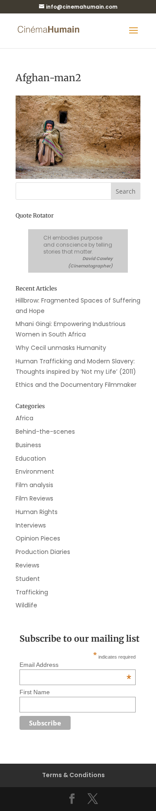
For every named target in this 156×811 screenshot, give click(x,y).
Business (28, 445)
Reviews (27, 565)
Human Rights (37, 512)
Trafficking (32, 592)
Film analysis (34, 485)
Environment (35, 471)
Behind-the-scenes (45, 431)
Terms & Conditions (73, 775)
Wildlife (26, 605)
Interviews (31, 525)
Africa (24, 418)
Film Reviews (34, 498)
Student (28, 578)
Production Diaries (43, 551)
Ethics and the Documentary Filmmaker (76, 384)
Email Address (75, 664)
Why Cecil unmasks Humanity (61, 347)
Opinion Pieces (38, 538)
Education (31, 458)
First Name (35, 692)
